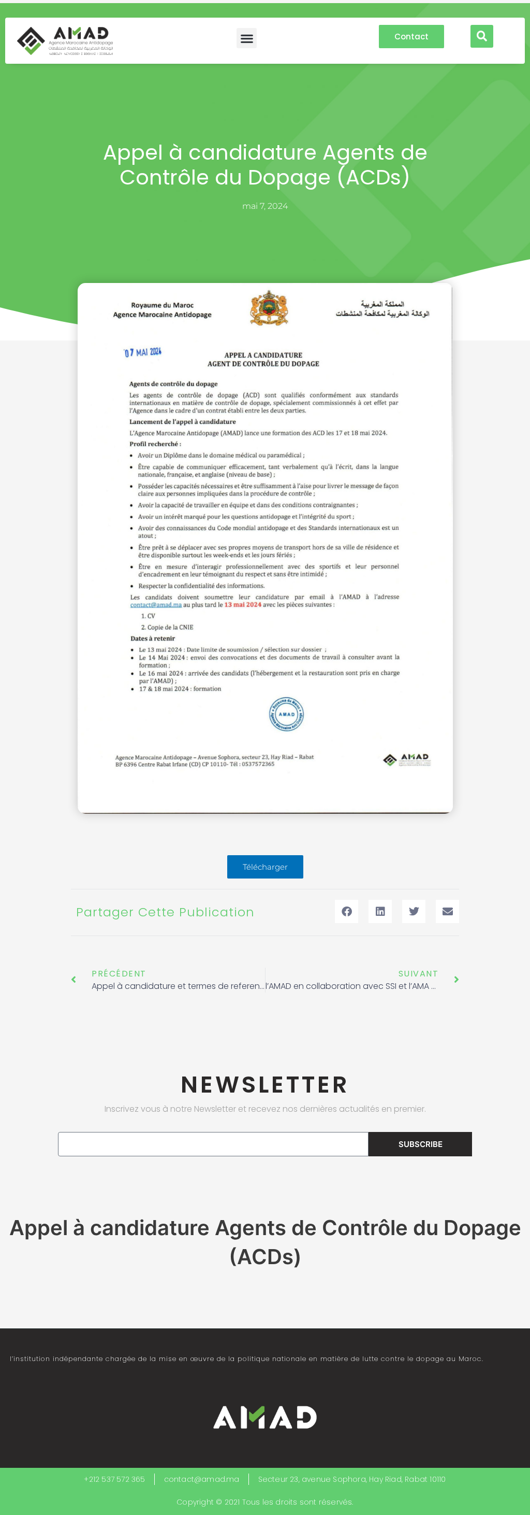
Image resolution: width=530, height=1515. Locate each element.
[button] (247, 38)
